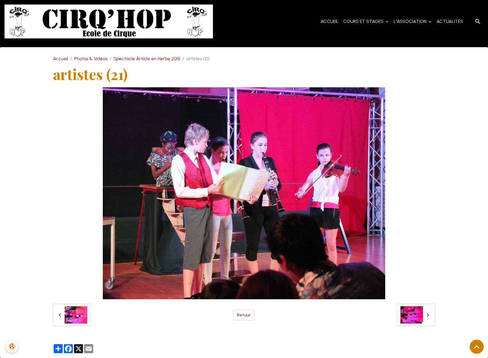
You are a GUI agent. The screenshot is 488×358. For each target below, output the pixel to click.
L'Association (411, 21)
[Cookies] (12, 346)
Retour (244, 315)
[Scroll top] (477, 347)
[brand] (110, 21)
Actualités (450, 21)
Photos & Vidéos (90, 58)
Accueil (330, 21)
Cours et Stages (364, 21)
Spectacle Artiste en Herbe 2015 (147, 58)
